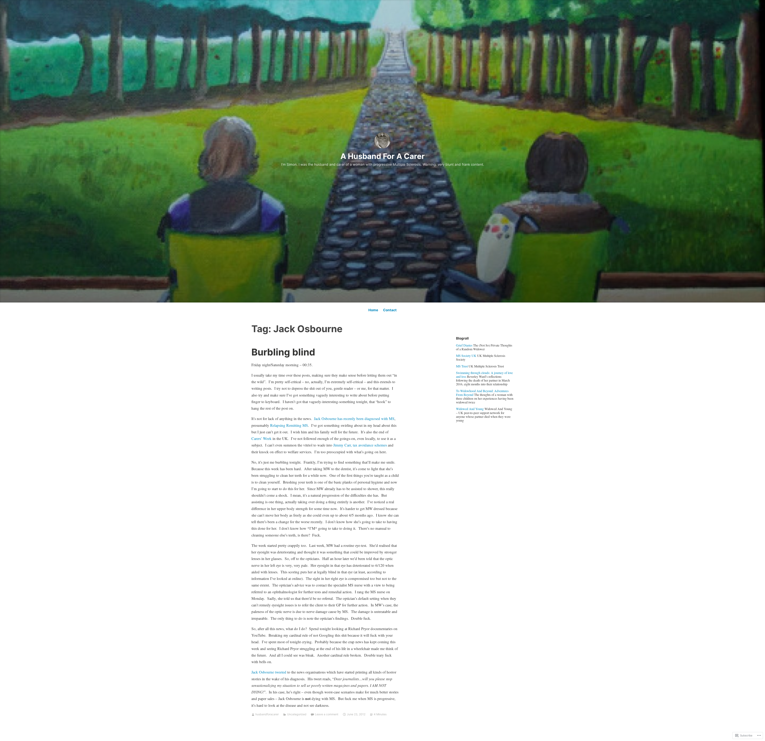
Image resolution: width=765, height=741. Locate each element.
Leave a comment (326, 714)
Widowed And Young (470, 409)
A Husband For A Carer (382, 156)
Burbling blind (283, 352)
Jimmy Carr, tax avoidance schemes (360, 444)
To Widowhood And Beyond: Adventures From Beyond (482, 393)
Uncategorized (296, 714)
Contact (390, 310)
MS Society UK (466, 355)
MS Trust (462, 366)
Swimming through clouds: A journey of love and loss (484, 375)
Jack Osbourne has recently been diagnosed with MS (354, 418)
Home (373, 310)
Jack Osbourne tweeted (268, 672)
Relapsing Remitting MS (289, 425)
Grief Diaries (464, 345)
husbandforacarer (267, 714)
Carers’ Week (261, 438)
